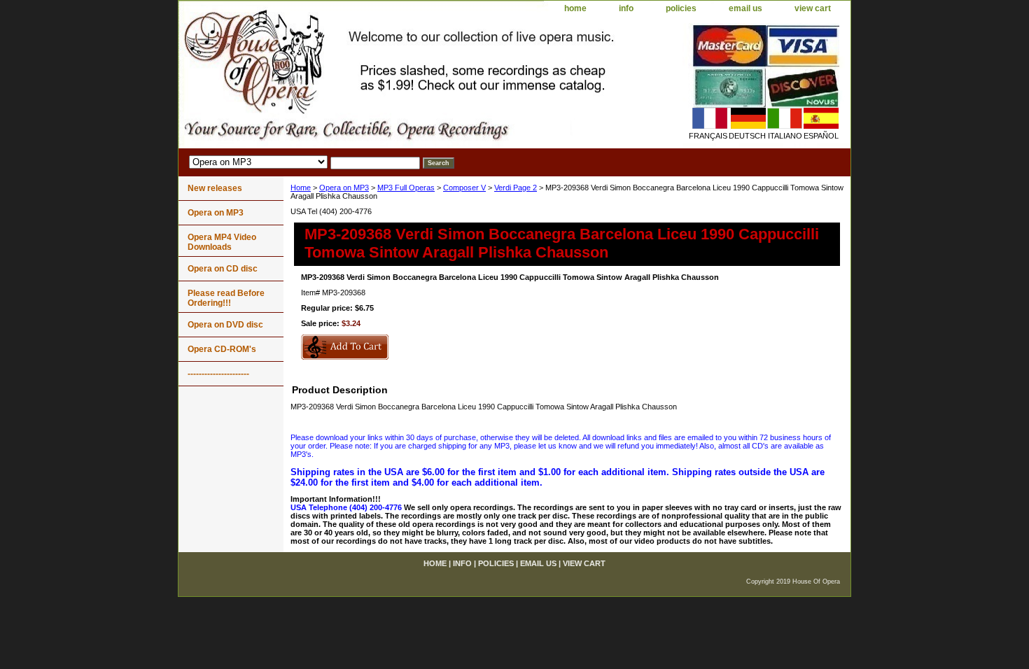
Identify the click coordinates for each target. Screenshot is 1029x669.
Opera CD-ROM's (222, 349)
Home (300, 187)
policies (681, 8)
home (575, 8)
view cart (812, 8)
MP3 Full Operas (406, 187)
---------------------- (218, 374)
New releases (215, 188)
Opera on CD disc (223, 269)
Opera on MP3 (344, 187)
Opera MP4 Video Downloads (222, 242)
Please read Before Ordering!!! (226, 298)
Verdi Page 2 (515, 187)
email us (745, 8)
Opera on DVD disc (225, 325)
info (626, 8)
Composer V (464, 187)
